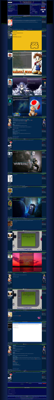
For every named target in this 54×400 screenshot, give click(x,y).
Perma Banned (43, 322)
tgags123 (18, 200)
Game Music (33, 0)
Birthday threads (13, 9)
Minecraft (39, 0)
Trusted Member (44, 17)
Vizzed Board (25, 0)
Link (40, 16)
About (42, 0)
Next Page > (30, 383)
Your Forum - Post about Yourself (11, 7)
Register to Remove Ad (4, 23)
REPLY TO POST (44, 28)
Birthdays (9, 9)
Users (44, 0)
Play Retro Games (20, 0)
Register (10, 0)
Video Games (29, 0)
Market (36, 0)
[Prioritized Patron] (44, 3)
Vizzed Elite (43, 77)
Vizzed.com (16, 0)
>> (45, 11)
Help (45, 0)
